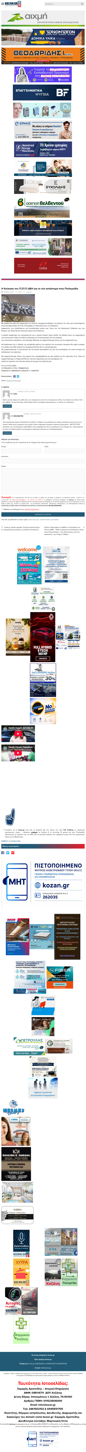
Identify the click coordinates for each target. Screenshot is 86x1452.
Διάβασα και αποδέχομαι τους (22, 509)
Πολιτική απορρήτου (19, 500)
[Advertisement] (43, 788)
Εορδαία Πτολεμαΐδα (13, 380)
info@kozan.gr (43, 1368)
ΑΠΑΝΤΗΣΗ (7, 406)
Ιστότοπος (4, 456)
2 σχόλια (29, 292)
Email (46, 446)
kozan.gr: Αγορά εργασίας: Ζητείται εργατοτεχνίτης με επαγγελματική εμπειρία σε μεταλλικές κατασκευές (20, 528)
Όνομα (3, 446)
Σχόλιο (3, 466)
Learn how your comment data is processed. (43, 519)
